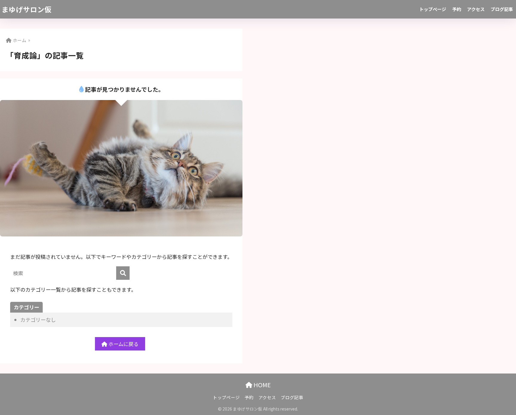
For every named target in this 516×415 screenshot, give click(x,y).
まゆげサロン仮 (26, 9)
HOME (261, 384)
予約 (456, 9)
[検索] (123, 273)
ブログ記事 (502, 9)
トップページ (432, 9)
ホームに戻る (123, 344)
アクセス (476, 9)
